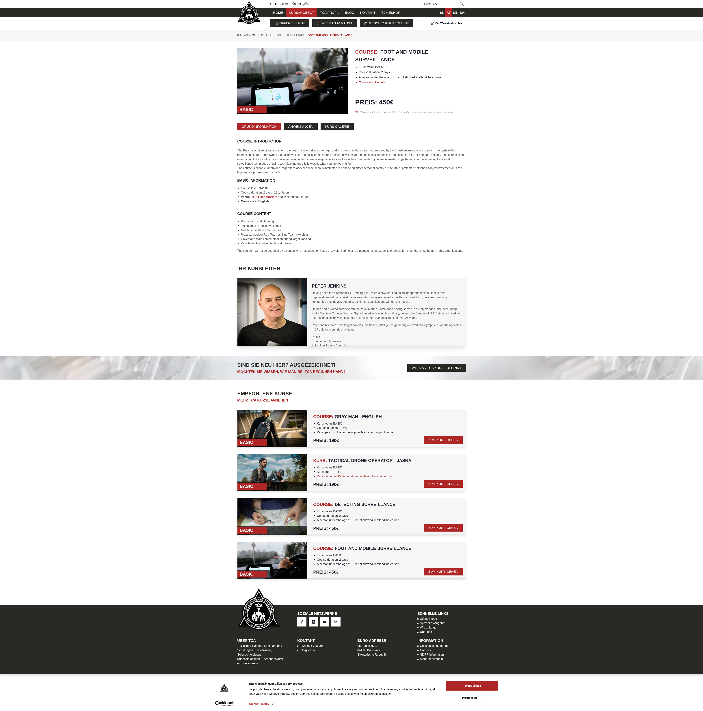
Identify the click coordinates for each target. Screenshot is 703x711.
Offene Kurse (292, 23)
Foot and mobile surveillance (330, 35)
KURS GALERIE (337, 126)
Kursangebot (247, 35)
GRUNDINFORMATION (259, 126)
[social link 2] (324, 621)
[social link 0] (301, 621)
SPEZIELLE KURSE (271, 35)
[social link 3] (336, 621)
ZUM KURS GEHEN (443, 440)
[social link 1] (313, 621)
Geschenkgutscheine (389, 23)
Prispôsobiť (469, 697)
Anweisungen (300, 126)
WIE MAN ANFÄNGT (336, 23)
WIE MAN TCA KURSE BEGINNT (436, 368)
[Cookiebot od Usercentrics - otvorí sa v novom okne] (224, 704)
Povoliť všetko (472, 685)
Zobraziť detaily (259, 703)
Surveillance (295, 35)
